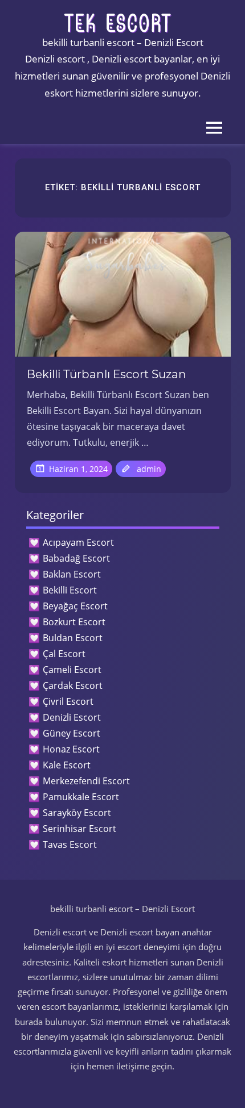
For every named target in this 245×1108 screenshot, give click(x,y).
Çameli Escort (72, 669)
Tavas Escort (70, 844)
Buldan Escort (73, 638)
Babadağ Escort (76, 558)
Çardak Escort (73, 685)
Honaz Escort (71, 749)
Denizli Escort (72, 717)
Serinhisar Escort (79, 828)
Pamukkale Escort (81, 797)
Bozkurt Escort (74, 622)
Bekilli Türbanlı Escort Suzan (106, 374)
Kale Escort (67, 765)
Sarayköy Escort (77, 812)
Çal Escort (64, 653)
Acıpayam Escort (78, 542)
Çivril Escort (68, 701)
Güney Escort (71, 733)
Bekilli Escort (70, 590)
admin (149, 468)
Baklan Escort (72, 574)
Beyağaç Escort (75, 606)
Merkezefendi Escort (86, 781)
